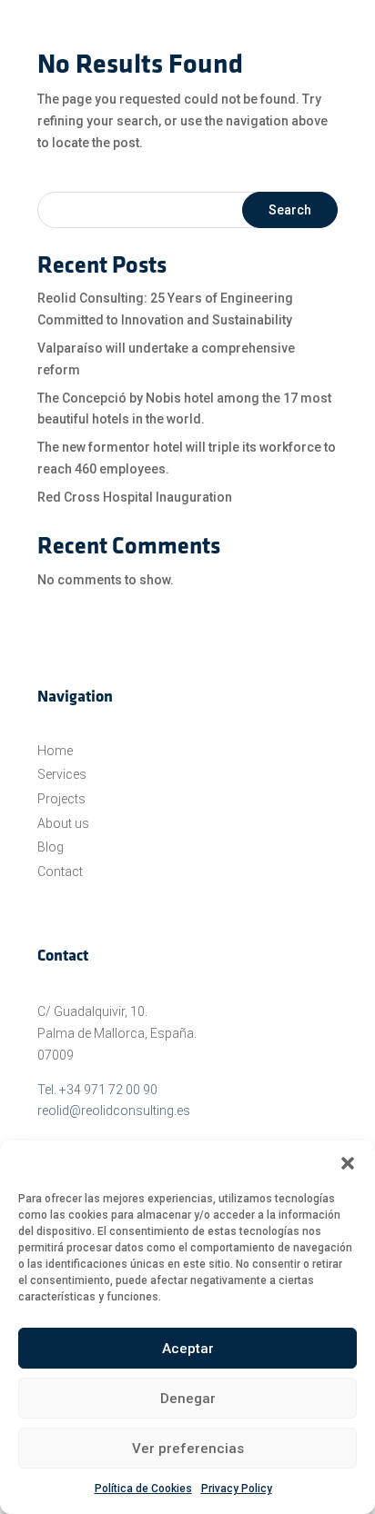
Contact (60, 871)
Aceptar (188, 1348)
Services (61, 774)
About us (63, 823)
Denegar (188, 1398)
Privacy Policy (236, 1488)
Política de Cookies (143, 1488)
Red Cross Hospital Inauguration (134, 497)
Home (55, 750)
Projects (61, 799)
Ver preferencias (188, 1448)
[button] (348, 1163)
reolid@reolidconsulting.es (113, 1110)
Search (290, 210)
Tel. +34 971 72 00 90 (97, 1089)
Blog (50, 847)
